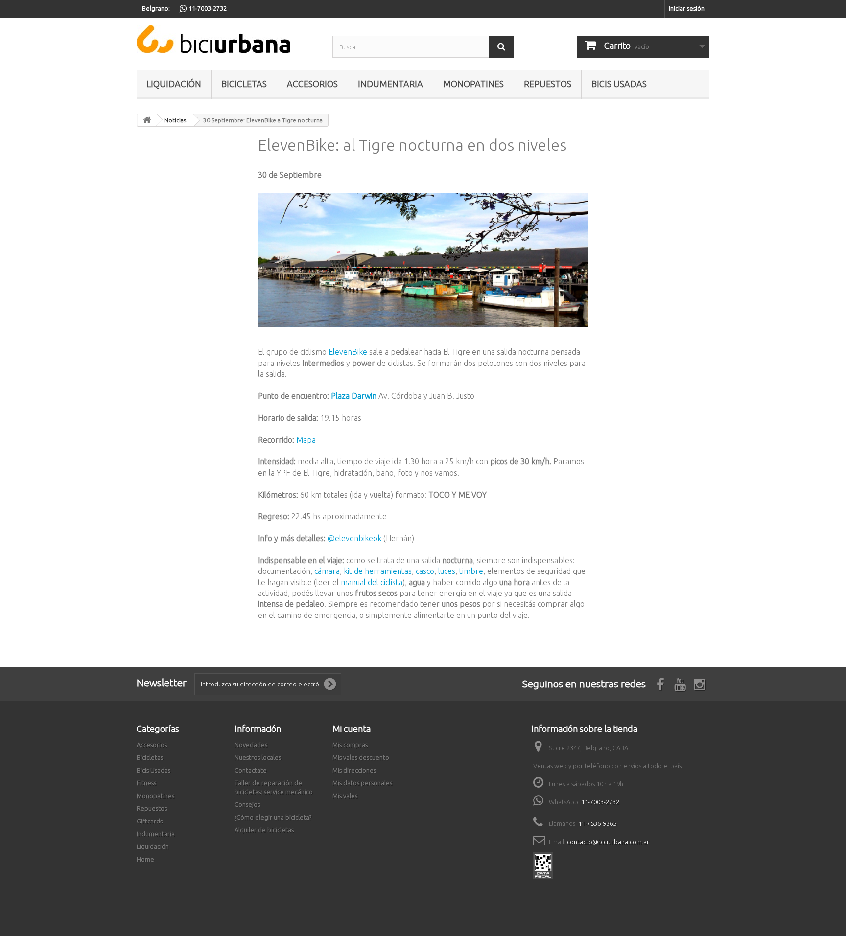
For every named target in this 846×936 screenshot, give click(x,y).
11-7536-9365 (597, 823)
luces (446, 571)
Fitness (146, 782)
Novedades (251, 744)
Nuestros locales (258, 757)
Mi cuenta (351, 728)
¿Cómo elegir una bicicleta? (273, 817)
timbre (471, 571)
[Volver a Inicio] (147, 120)
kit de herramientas (378, 571)
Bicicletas (244, 84)
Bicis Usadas (619, 84)
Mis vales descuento (360, 757)
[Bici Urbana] (227, 39)
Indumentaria (390, 84)
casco (425, 571)
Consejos (247, 804)
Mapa (306, 439)
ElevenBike (348, 351)
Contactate (251, 770)
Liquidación (173, 84)
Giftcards (150, 821)
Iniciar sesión (687, 8)
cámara (327, 571)
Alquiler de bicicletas (264, 829)
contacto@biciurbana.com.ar (608, 841)
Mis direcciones (354, 770)
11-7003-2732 (600, 802)
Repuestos (547, 84)
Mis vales (344, 795)
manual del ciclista (371, 582)
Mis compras (350, 744)
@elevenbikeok (355, 538)
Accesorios (312, 84)
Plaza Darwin (352, 395)
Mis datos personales (362, 782)
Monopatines (473, 84)
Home (145, 859)
